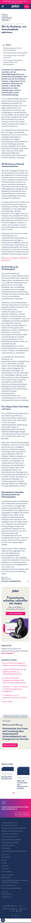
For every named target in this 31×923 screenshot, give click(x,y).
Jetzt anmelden (8, 653)
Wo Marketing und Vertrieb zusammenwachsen (12, 49)
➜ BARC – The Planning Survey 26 (15, 2)
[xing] (17, 911)
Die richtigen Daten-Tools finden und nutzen (14, 57)
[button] (15, 581)
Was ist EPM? (7, 702)
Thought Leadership (7, 24)
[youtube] (21, 911)
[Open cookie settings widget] (3, 920)
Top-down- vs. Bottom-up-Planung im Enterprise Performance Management (15, 689)
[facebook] (10, 911)
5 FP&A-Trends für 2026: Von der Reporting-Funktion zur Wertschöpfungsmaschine (14, 671)
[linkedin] (14, 911)
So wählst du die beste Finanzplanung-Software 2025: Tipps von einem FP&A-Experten (14, 680)
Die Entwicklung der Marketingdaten (16, 53)
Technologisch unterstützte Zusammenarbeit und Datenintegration (12, 62)
